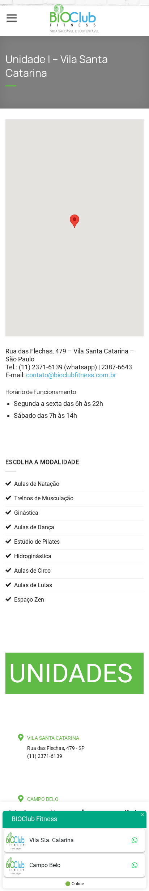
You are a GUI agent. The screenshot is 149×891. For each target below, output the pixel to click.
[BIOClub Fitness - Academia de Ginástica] (74, 18)
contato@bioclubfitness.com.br (71, 375)
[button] (11, 18)
